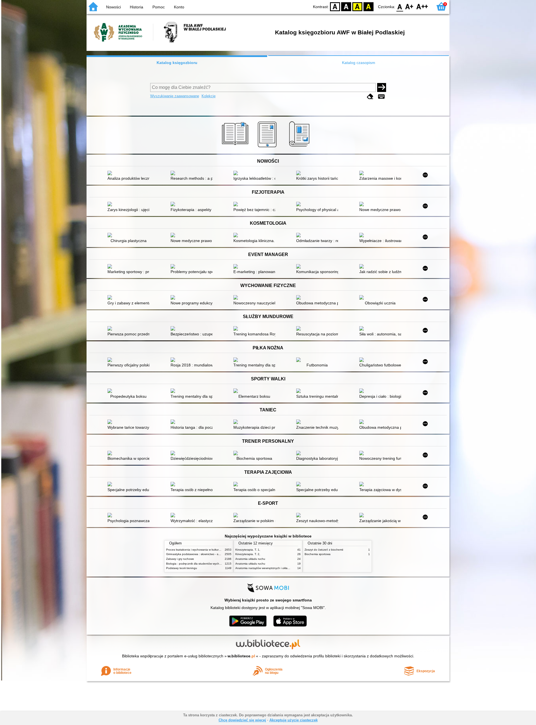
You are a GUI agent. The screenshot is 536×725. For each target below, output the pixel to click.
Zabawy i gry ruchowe (180, 558)
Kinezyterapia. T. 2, (247, 554)
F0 (400, 6)
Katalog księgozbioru (177, 62)
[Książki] (236, 147)
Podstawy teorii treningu (181, 568)
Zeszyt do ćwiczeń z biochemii (324, 549)
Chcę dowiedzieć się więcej (242, 720)
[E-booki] (268, 147)
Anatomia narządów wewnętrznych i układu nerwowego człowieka (277, 568)
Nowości (113, 7)
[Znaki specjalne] (381, 96)
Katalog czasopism (358, 62)
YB (357, 6)
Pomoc (158, 7)
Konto (179, 7)
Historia (136, 7)
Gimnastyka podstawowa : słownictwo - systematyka (199, 554)
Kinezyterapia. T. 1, (247, 549)
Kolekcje (209, 96)
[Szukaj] (381, 87)
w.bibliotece (241, 656)
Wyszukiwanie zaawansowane (174, 96)
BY (368, 6)
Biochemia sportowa (318, 554)
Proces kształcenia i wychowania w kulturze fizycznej (199, 549)
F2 (422, 6)
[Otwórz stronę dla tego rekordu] (129, 173)
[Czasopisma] (300, 147)
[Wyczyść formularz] (370, 96)
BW (346, 6)
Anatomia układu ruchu (250, 558)
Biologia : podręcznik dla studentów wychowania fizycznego (204, 563)
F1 (409, 6)
